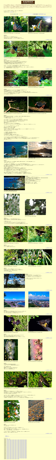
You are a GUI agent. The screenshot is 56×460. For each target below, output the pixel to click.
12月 (25, 439)
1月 (7, 439)
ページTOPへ (47, 39)
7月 (16, 439)
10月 (22, 439)
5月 (13, 439)
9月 (20, 439)
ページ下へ (50, 39)
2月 (8, 439)
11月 (23, 439)
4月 (12, 439)
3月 (10, 439)
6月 (15, 439)
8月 (18, 439)
